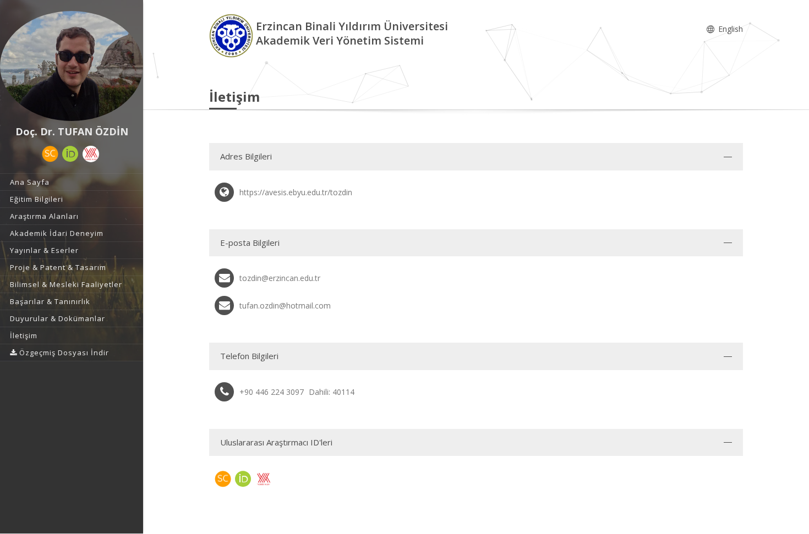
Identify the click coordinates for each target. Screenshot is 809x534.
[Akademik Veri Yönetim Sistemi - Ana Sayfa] (232, 35)
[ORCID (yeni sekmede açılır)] (70, 154)
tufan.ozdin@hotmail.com (285, 305)
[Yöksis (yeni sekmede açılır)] (91, 154)
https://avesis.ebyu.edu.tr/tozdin (295, 192)
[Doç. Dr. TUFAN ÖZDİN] (71, 66)
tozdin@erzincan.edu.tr (279, 278)
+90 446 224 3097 (271, 392)
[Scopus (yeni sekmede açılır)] (50, 154)
